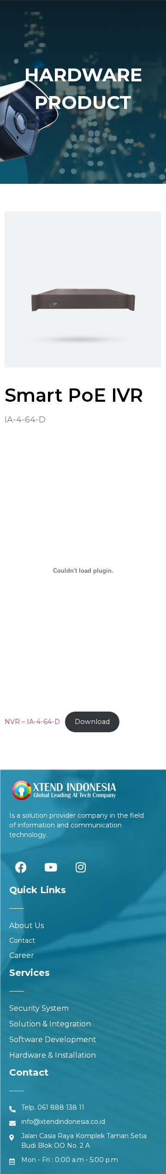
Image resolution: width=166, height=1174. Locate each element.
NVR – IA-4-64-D (32, 722)
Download (92, 722)
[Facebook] (20, 866)
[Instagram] (80, 866)
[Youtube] (50, 866)
